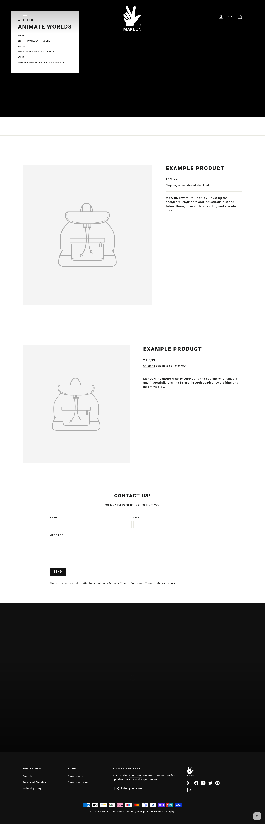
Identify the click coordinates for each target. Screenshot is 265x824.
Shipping (172, 185)
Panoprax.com (78, 782)
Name (54, 517)
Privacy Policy (129, 583)
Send (58, 571)
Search (27, 776)
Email (138, 517)
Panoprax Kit (77, 776)
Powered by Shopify (163, 811)
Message (56, 535)
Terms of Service (156, 583)
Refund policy (32, 788)
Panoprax (135, 775)
